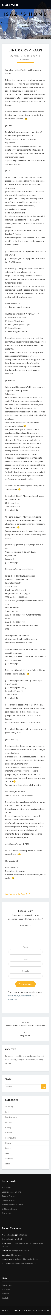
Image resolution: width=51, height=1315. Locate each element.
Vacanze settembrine (11, 1191)
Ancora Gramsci (9, 1196)
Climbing (9, 1106)
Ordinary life (10, 1137)
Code (7, 1112)
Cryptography (11, 894)
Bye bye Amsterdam (20, 1250)
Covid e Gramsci (9, 1200)
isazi (16, 55)
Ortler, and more (9, 1209)
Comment (25, 925)
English (8, 1122)
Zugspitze (6, 1213)
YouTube (5, 1298)
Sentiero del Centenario (12, 1204)
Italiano (21, 894)
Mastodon (6, 1187)
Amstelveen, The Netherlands (24, 1259)
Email (25, 959)
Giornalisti (17, 1239)
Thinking (9, 1158)
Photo (8, 1143)
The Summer (16, 1255)
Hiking (8, 1127)
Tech (28, 894)
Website (25, 971)
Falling (24, 1234)
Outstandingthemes (41, 1310)
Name (25, 947)
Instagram (7, 1285)
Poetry (8, 1148)
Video (7, 1163)
